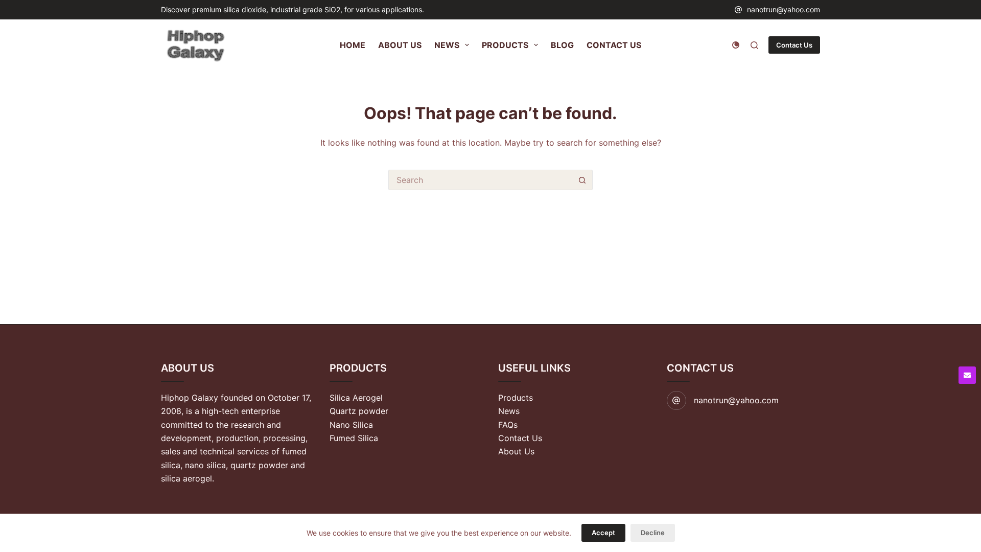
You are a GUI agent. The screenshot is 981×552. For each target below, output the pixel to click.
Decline (653, 532)
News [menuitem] (446, 45)
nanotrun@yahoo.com (783, 9)
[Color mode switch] (735, 45)
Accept (603, 532)
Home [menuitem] (352, 45)
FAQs (508, 425)
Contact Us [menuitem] (614, 45)
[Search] (754, 45)
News (509, 411)
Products (515, 398)
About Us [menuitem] (400, 45)
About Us (516, 451)
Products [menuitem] (505, 45)
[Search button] (582, 180)
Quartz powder (359, 411)
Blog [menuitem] (562, 45)
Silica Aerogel (356, 398)
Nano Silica (351, 425)
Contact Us (794, 45)
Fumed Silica (354, 438)
